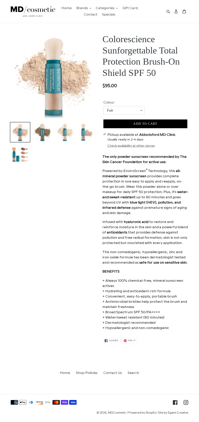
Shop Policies (87, 373)
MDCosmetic (117, 412)
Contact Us (112, 373)
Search (133, 373)
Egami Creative (178, 412)
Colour (109, 102)
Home (65, 373)
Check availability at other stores (131, 145)
